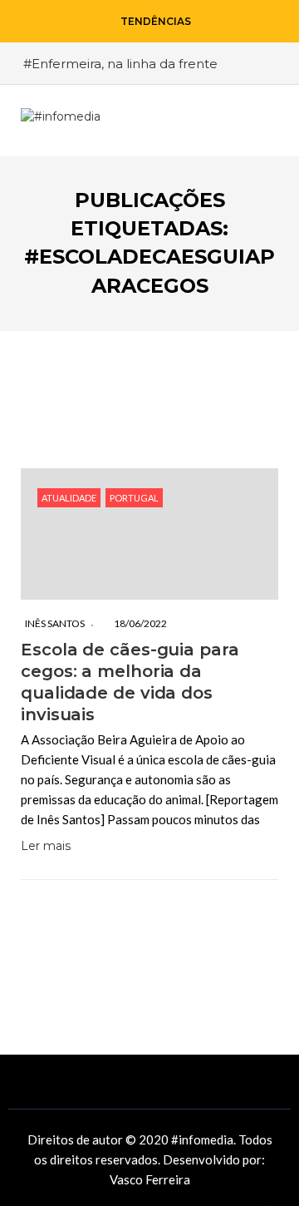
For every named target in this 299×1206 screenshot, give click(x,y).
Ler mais (46, 845)
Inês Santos (55, 623)
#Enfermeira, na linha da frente (120, 64)
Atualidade (69, 497)
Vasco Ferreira (150, 1179)
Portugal (134, 497)
